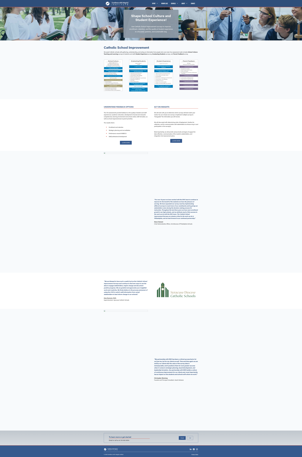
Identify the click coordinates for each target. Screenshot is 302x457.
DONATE (193, 3)
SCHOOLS (173, 3)
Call (190, 438)
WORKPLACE (164, 3)
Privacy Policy (194, 454)
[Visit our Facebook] (194, 449)
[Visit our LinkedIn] (190, 449)
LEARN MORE (126, 142)
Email (182, 438)
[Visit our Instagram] (197, 449)
